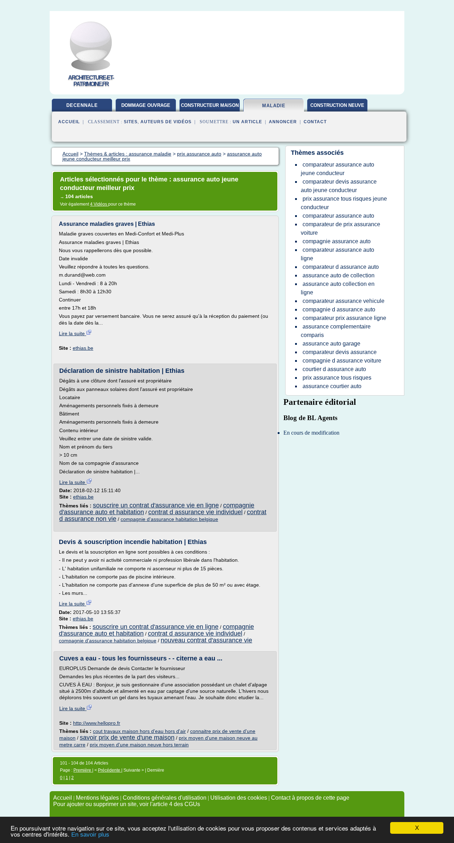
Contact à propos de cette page (310, 798)
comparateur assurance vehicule (343, 301)
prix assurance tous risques (337, 378)
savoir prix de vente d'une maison (127, 737)
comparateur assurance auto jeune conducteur (337, 169)
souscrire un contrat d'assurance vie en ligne (156, 505)
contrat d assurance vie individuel (195, 512)
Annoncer (283, 121)
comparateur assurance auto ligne (337, 254)
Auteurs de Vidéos (166, 121)
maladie (274, 105)
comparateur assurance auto (338, 216)
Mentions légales (97, 798)
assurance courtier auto (332, 386)
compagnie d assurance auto (339, 309)
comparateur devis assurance (340, 352)
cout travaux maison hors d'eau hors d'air (139, 731)
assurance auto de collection (339, 275)
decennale (82, 105)
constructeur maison (210, 105)
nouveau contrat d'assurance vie (206, 640)
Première (82, 770)
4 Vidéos (99, 204)
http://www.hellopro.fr (96, 723)
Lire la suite (72, 333)
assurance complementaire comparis (336, 330)
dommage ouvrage (145, 105)
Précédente (109, 770)
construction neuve (337, 105)
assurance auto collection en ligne (338, 288)
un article (247, 121)
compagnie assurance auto (337, 241)
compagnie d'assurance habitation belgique (169, 519)
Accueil (69, 121)
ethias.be (83, 348)
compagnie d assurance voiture (342, 361)
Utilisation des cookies (238, 798)
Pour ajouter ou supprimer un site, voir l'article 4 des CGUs (126, 804)
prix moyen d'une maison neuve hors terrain (139, 744)
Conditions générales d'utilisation (164, 798)
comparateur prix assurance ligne (344, 318)
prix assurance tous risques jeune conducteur (344, 203)
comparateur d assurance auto (341, 267)
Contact (315, 121)
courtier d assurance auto (334, 369)
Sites (131, 121)
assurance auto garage (331, 344)
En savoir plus (90, 834)
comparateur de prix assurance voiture (340, 228)
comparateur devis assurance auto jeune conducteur (339, 186)
